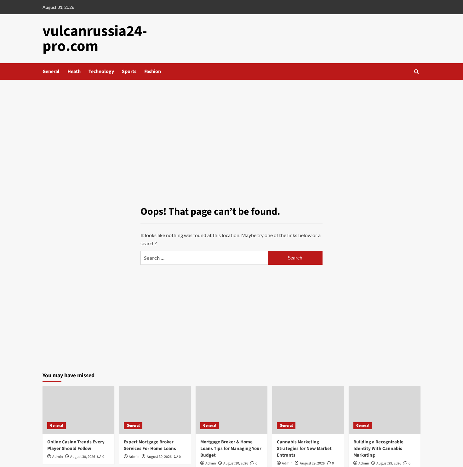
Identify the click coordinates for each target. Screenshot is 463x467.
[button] (416, 71)
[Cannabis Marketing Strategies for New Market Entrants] (308, 410)
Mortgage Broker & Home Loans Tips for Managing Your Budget (230, 448)
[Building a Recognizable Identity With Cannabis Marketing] (384, 410)
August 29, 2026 (312, 463)
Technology (101, 71)
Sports (129, 71)
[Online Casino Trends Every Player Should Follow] (78, 410)
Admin (57, 456)
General (51, 71)
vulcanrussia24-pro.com (95, 38)
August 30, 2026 (82, 456)
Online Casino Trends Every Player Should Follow (76, 445)
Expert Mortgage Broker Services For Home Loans (150, 445)
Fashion (152, 71)
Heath (74, 71)
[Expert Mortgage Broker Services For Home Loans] (155, 410)
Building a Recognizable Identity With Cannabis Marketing (378, 448)
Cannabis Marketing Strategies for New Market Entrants (304, 448)
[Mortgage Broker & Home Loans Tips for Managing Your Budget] (231, 410)
